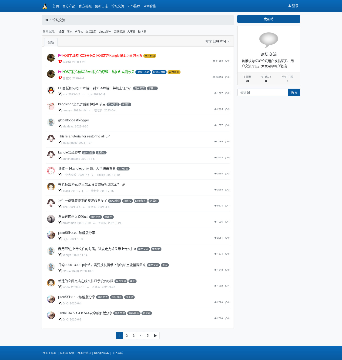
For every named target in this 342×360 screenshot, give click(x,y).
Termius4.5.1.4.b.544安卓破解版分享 (85, 312)
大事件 (131, 31)
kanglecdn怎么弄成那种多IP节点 (82, 104)
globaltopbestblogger (73, 120)
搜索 (294, 92)
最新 (51, 42)
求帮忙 (79, 31)
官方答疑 (85, 5)
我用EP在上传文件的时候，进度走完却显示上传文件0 (97, 248)
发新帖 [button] (269, 19)
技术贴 (142, 31)
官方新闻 (150, 55)
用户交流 (139, 88)
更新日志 (101, 5)
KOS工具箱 (143, 72)
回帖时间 (220, 41)
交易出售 (91, 31)
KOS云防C (159, 72)
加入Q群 (118, 353)
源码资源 (119, 31)
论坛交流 (117, 5)
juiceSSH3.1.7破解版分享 (76, 296)
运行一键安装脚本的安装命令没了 (82, 200)
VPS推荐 (133, 5)
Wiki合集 (150, 5)
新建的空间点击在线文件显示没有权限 (86, 280)
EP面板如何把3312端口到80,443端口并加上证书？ (95, 88)
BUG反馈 (114, 201)
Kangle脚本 (102, 353)
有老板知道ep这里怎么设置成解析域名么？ (89, 184)
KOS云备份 (67, 353)
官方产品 (68, 5)
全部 (61, 31)
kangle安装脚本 (69, 152)
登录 (294, 5)
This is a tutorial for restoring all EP (84, 136)
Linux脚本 (105, 31)
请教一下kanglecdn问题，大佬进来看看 (87, 168)
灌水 (69, 31)
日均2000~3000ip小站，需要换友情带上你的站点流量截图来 (102, 264)
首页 (56, 5)
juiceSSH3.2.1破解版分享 (76, 232)
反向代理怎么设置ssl (73, 216)
